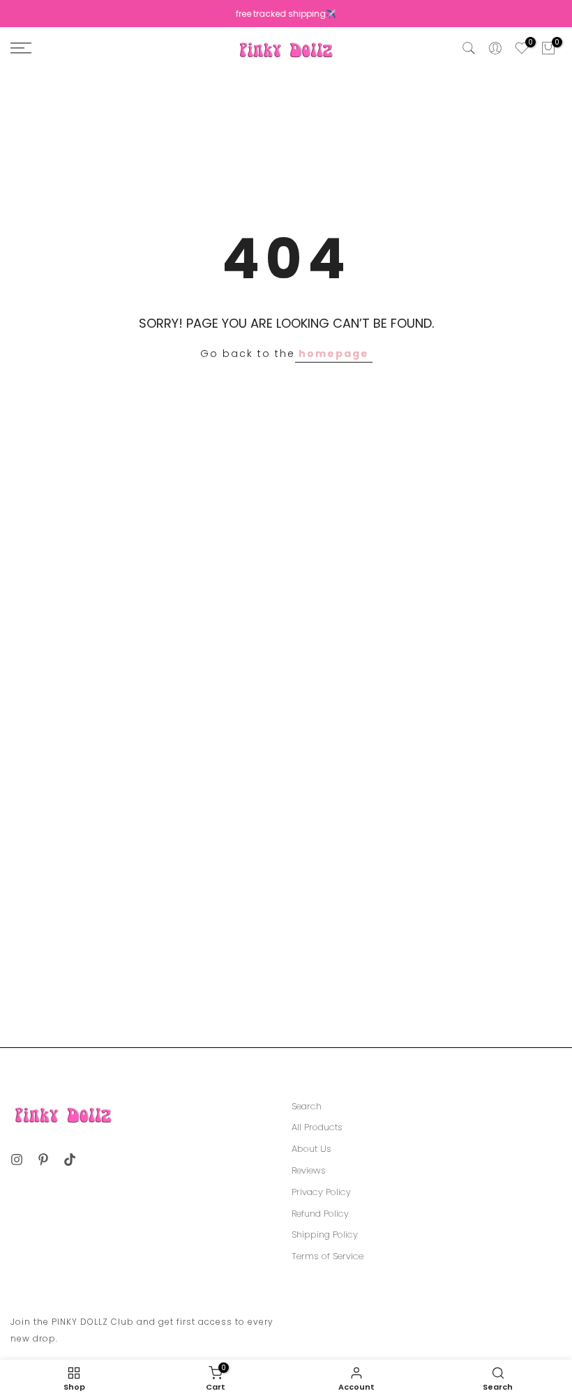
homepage (334, 353)
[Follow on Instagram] (16, 1159)
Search (307, 1106)
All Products (317, 1127)
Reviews (309, 1170)
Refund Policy (320, 1214)
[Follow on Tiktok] (69, 1159)
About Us (311, 1149)
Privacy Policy (321, 1192)
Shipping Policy (325, 1235)
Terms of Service (327, 1256)
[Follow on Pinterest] (43, 1159)
